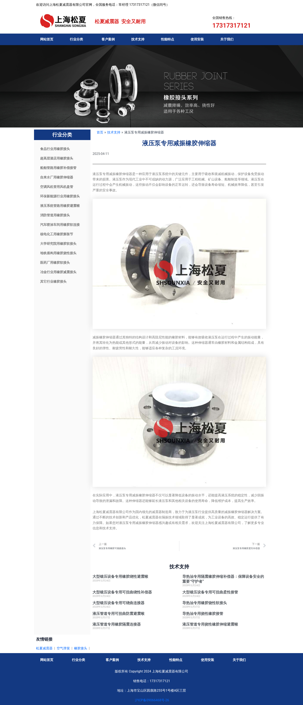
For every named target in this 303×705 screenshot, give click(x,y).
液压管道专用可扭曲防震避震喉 (118, 613)
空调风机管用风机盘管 (56, 187)
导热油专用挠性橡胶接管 (202, 613)
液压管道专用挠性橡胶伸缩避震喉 (210, 624)
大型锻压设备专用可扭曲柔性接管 (210, 592)
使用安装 (197, 39)
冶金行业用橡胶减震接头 (58, 272)
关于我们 (227, 39)
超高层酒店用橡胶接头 (56, 158)
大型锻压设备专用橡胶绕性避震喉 (120, 576)
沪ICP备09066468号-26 (151, 700)
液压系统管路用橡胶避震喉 (60, 206)
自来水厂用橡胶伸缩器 (56, 177)
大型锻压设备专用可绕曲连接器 (118, 603)
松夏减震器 (44, 648)
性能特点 (167, 39)
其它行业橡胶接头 (53, 281)
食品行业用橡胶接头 (55, 149)
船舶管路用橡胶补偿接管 (58, 168)
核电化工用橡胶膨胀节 (56, 234)
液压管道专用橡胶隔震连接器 (117, 624)
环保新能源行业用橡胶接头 (60, 196)
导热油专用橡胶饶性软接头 (204, 603)
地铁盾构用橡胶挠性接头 (58, 253)
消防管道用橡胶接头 (55, 215)
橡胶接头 (80, 648)
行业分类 (76, 39)
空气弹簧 (63, 648)
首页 (100, 132)
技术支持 (137, 39)
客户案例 (108, 39)
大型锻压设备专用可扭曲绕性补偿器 (122, 592)
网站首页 (46, 39)
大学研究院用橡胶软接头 (58, 244)
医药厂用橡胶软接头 (55, 262)
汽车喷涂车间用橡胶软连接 (60, 225)
